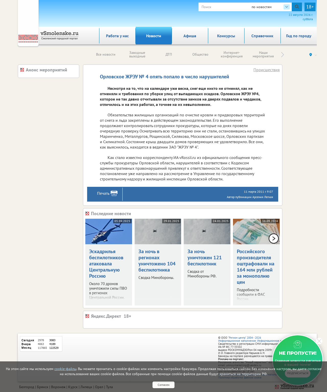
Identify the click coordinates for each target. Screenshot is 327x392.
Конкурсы (226, 35)
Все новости (105, 54)
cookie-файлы (65, 368)
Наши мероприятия (263, 54)
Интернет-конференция (232, 54)
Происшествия (266, 69)
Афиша (189, 35)
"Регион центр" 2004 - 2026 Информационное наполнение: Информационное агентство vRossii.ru (261, 339)
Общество (200, 54)
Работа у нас (117, 35)
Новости (153, 35)
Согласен (163, 385)
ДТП (169, 54)
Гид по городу (298, 35)
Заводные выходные (137, 54)
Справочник (262, 35)
